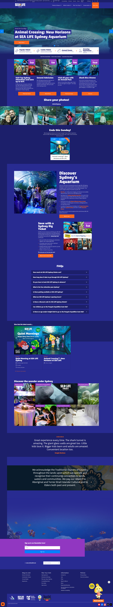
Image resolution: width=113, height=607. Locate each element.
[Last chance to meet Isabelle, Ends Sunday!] (98, 593)
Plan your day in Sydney (47, 579)
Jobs (62, 577)
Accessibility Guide (46, 581)
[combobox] (51, 562)
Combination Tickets (26, 577)
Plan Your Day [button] (76, 5)
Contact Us (63, 575)
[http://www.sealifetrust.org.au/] (21, 598)
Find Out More (9, 115)
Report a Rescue (64, 581)
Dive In (90, 93)
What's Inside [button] (66, 5)
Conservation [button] (86, 5)
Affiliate (89, 1)
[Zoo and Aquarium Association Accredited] (30, 598)
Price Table (44, 583)
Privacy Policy (83, 575)
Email (26, 545)
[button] (54, 45)
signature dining (69, 207)
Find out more (27, 93)
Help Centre (44, 585)
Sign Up (42, 552)
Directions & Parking (46, 577)
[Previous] (2, 31)
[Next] (111, 31)
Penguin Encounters (83, 206)
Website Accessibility (65, 590)
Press (62, 579)
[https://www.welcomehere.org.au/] (40, 598)
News (78, 1)
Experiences (24, 581)
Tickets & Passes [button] (56, 5)
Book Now (95, 5)
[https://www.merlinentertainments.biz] (12, 598)
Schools (70, 1)
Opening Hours (45, 575)
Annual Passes (25, 579)
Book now (67, 216)
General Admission (26, 575)
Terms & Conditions (84, 577)
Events (74, 1)
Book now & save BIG (45, 255)
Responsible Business (65, 585)
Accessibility (64, 1)
